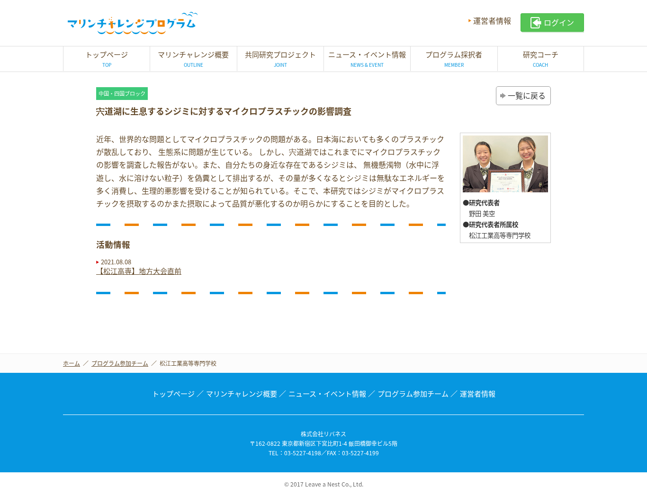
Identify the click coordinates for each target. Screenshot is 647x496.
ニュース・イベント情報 (327, 393)
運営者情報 (492, 20)
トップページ (173, 393)
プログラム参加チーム (119, 363)
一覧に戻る (527, 95)
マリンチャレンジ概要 (241, 393)
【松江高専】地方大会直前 (138, 271)
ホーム (71, 363)
